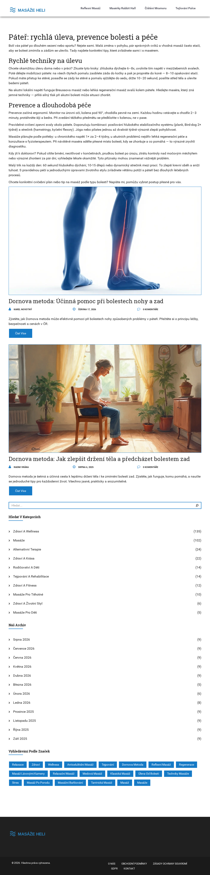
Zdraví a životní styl (27, 603)
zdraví (36, 764)
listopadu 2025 (24, 721)
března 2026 (22, 685)
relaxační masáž (63, 773)
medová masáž (92, 773)
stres (15, 782)
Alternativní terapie (27, 549)
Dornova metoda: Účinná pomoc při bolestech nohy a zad (86, 301)
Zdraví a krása (23, 558)
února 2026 (21, 694)
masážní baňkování (70, 782)
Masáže (19, 540)
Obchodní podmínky (134, 863)
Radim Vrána (21, 467)
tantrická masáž (101, 782)
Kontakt (129, 868)
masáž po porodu (38, 782)
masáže (142, 782)
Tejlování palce (186, 8)
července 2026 (23, 648)
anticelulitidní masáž (80, 764)
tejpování (108, 764)
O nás (111, 863)
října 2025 (21, 730)
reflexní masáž (161, 764)
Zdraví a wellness (26, 531)
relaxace (18, 764)
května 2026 (22, 666)
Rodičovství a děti (26, 567)
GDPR (114, 868)
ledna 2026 (21, 703)
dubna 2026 (22, 676)
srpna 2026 (21, 639)
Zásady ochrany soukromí (170, 863)
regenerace (186, 764)
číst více (20, 333)
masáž (124, 782)
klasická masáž (120, 773)
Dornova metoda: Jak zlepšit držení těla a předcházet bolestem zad (99, 459)
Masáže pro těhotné (28, 594)
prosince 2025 (23, 712)
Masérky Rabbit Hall (123, 8)
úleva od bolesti (148, 773)
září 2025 (20, 739)
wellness (53, 764)
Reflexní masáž (90, 8)
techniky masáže (178, 773)
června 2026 (22, 657)
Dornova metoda (132, 764)
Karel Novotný (22, 309)
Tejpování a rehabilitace (31, 576)
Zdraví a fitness (25, 585)
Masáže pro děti (25, 612)
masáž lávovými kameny (28, 773)
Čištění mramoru (156, 8)
